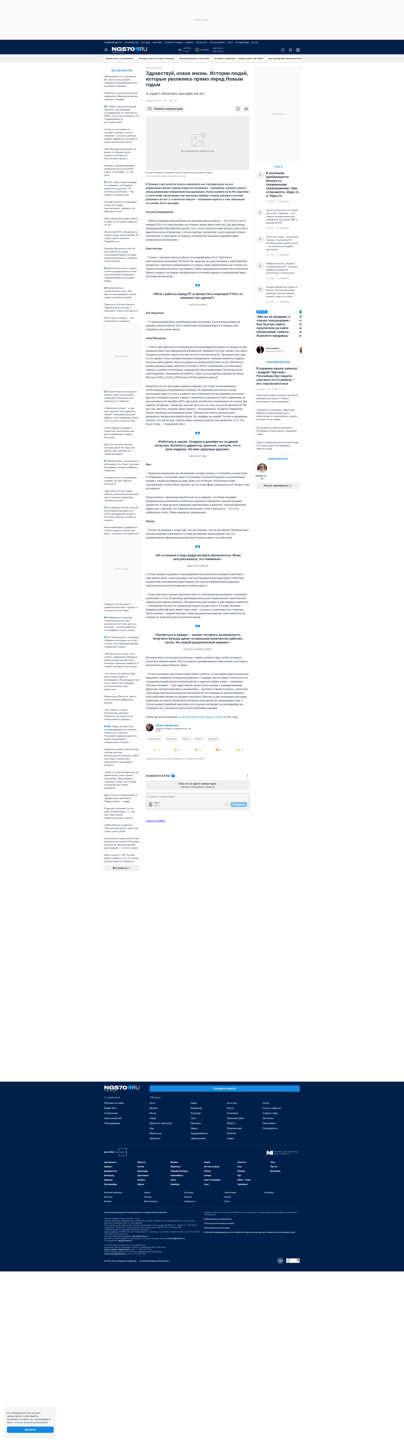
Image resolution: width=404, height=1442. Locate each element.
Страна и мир (270, 1113)
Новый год (171, 739)
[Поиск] (283, 49)
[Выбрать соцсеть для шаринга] (246, 109)
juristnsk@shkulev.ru (176, 1238)
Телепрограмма (173, 42)
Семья (230, 1138)
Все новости (121, 70)
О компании (111, 1113)
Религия (231, 1133)
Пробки (202, 49)
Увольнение (154, 739)
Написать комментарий (168, 108)
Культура (196, 1113)
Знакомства (132, 42)
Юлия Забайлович (167, 725)
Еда (152, 1128)
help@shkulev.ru (125, 1241)
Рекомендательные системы (217, 1228)
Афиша (189, 42)
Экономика (269, 1123)
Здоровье (155, 1138)
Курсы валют (217, 42)
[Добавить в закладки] (238, 109)
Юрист (186, 739)
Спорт (266, 1103)
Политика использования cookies (219, 1223)
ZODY (230, 42)
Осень (230, 1108)
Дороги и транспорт (161, 1123)
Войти (157, 806)
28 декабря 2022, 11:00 (156, 101)
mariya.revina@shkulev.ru (115, 1254)
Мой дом (196, 1123)
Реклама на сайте (114, 1103)
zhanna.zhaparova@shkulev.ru (117, 1249)
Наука (194, 1128)
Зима (194, 1103)
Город (153, 1118)
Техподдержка (112, 1123)
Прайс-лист (110, 1108)
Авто (152, 1103)
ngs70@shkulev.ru (140, 1236)
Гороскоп (201, 42)
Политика (232, 1113)
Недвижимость (113, 42)
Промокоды (242, 42)
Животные (156, 1133)
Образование (198, 1138)
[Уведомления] (290, 49)
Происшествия (235, 1118)
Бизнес (154, 1108)
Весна (153, 1113)
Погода (145, 42)
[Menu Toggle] (106, 49)
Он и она (232, 1103)
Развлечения (234, 1128)
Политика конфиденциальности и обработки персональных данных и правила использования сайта (249, 1232)
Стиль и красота (272, 1108)
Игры (255, 42)
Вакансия (213, 739)
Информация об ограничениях (218, 1219)
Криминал (196, 1108)
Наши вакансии (113, 1118)
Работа (199, 739)
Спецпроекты (270, 1128)
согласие (18, 1422)
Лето (193, 1118)
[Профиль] (298, 49)
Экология (268, 1118)
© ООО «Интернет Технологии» (154, 1261)
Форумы (157, 42)
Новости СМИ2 (155, 820)
